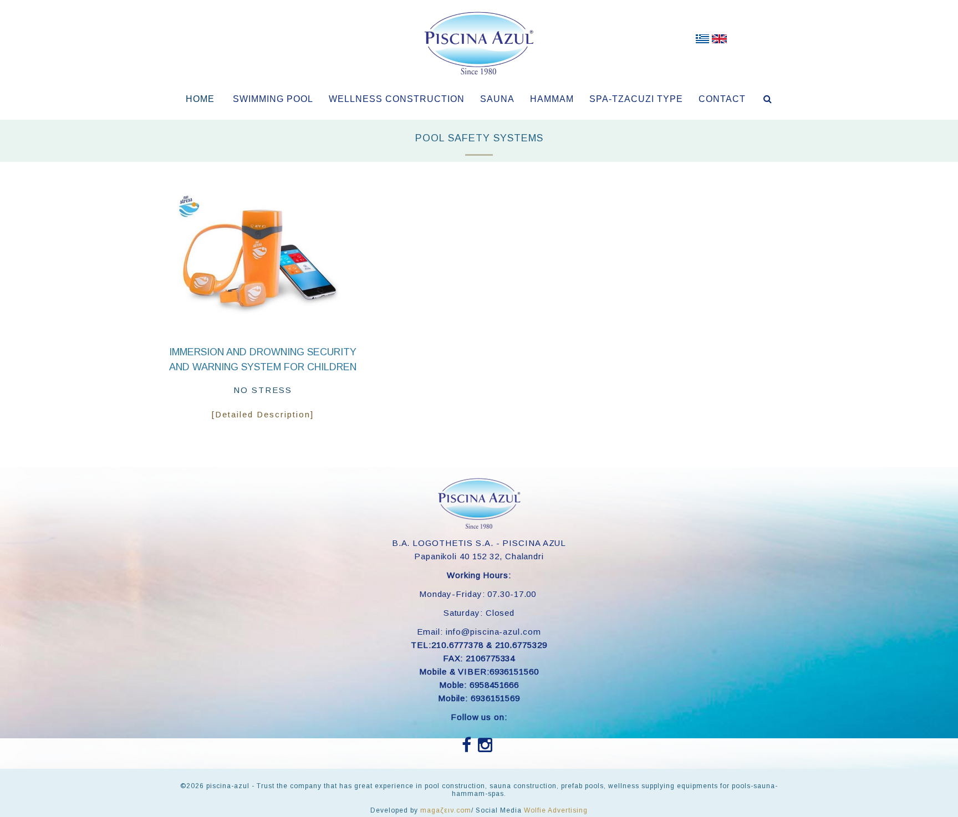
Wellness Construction (397, 99)
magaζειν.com (445, 810)
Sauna (497, 99)
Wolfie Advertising (556, 810)
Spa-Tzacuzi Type (636, 99)
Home (200, 99)
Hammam (552, 99)
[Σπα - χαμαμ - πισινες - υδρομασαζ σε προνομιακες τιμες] (702, 41)
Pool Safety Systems (479, 138)
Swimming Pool (273, 99)
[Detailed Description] (263, 414)
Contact (722, 99)
